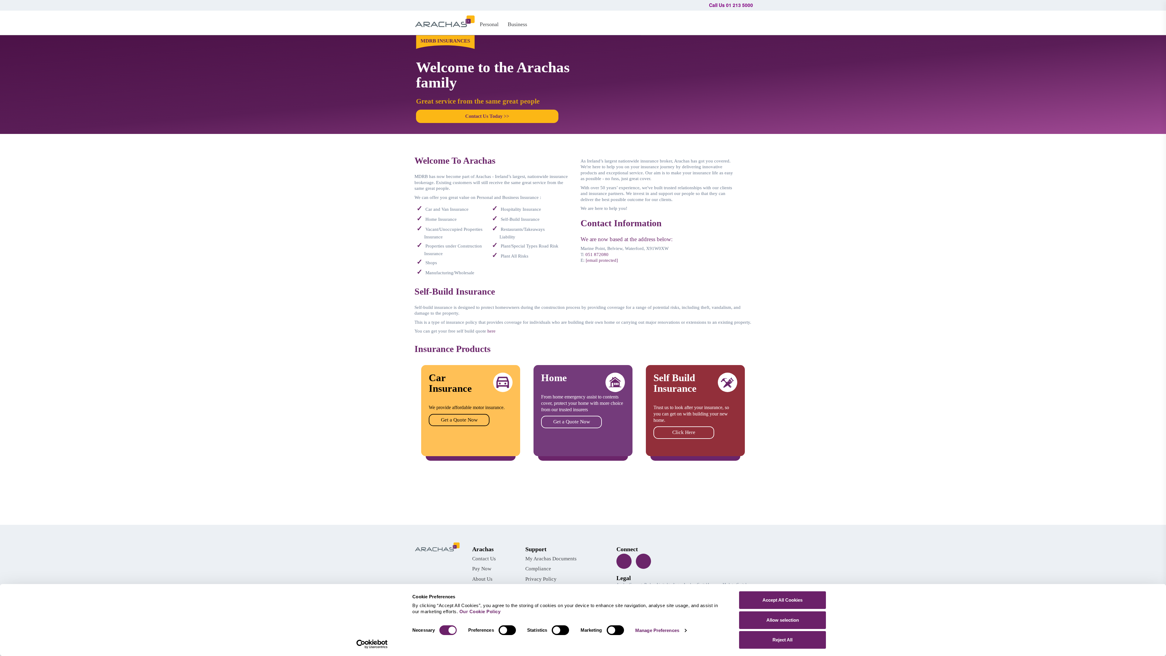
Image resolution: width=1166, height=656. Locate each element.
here (491, 331)
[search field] (745, 21)
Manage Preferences (657, 630)
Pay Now (481, 569)
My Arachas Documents (551, 559)
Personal (489, 24)
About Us (482, 579)
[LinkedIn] (643, 561)
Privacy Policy (541, 579)
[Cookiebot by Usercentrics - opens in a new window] (372, 644)
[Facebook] (624, 561)
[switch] (507, 630)
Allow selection (782, 620)
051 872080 (597, 254)
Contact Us (484, 559)
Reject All (782, 639)
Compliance (538, 569)
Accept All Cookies (782, 600)
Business (517, 24)
